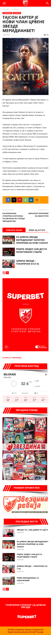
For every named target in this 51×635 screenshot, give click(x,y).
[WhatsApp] (25, 199)
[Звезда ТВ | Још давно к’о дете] (8, 532)
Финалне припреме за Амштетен (38, 214)
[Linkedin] (31, 199)
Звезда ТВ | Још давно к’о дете (32, 530)
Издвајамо (16, 9)
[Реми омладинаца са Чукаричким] (8, 581)
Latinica (6, 358)
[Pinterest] (19, 199)
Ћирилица (16, 358)
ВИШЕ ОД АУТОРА (37, 230)
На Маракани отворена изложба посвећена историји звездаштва (13, 217)
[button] (4, 3)
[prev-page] (4, 272)
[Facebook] (8, 199)
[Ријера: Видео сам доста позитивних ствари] (8, 252)
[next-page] (7, 272)
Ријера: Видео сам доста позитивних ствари (31, 250)
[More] (36, 199)
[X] (14, 199)
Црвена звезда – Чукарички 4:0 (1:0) (27, 262)
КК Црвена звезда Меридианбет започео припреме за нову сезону (32, 240)
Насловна (6, 9)
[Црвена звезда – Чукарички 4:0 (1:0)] (8, 263)
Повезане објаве (14, 230)
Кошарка (16, 13)
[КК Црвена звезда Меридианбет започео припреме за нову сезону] (8, 240)
